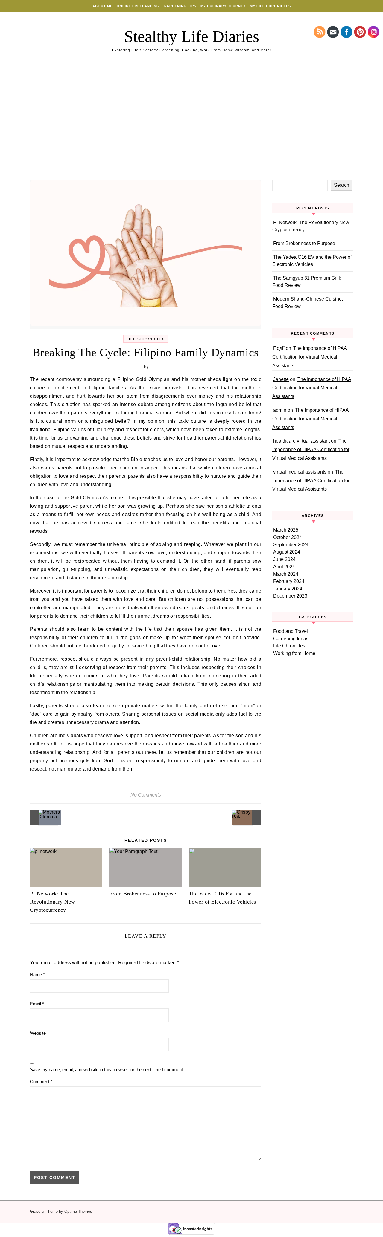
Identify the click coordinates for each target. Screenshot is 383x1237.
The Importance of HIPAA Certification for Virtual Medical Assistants (309, 357)
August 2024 (286, 552)
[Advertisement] (191, 135)
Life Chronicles (146, 339)
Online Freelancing (138, 6)
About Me (102, 6)
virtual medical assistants (299, 471)
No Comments (145, 794)
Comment (41, 1081)
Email (37, 1003)
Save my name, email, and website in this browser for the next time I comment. (107, 1069)
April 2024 (284, 566)
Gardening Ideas (290, 638)
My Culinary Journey (223, 6)
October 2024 (287, 537)
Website (38, 1033)
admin (279, 410)
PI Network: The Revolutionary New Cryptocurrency (52, 902)
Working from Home (294, 653)
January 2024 (287, 588)
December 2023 (290, 595)
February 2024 (288, 581)
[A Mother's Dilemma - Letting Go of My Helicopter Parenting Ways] (43, 817)
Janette (281, 379)
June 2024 (284, 559)
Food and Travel (290, 631)
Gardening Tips (180, 6)
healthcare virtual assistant (301, 440)
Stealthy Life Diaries (191, 36)
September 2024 (290, 544)
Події (279, 348)
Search (341, 185)
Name (37, 974)
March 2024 (285, 574)
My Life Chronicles (270, 6)
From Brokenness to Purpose (142, 894)
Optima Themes (78, 1211)
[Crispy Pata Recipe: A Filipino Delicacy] (247, 817)
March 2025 (285, 529)
